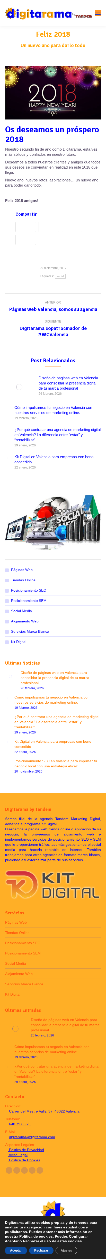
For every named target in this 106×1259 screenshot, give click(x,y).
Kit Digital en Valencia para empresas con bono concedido (53, 459)
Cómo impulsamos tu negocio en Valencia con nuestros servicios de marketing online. (53, 410)
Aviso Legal (18, 1155)
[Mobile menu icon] (98, 13)
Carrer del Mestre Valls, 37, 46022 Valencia (44, 1111)
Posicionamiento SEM (29, 601)
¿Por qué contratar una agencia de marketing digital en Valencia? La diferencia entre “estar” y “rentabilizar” (57, 434)
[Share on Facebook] (27, 228)
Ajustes (66, 1250)
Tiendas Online (23, 580)
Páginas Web (22, 570)
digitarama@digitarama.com (32, 1137)
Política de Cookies (24, 1160)
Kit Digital (18, 642)
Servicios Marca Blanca (30, 631)
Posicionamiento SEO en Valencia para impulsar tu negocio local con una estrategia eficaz (55, 763)
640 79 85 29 (20, 1124)
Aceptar (16, 1250)
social (60, 276)
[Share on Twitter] (50, 228)
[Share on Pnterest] (73, 228)
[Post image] (19, 387)
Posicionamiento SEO (28, 590)
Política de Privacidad (26, 1150)
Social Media (21, 611)
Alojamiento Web (25, 621)
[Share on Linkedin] (27, 240)
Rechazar (41, 1250)
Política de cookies (36, 1236)
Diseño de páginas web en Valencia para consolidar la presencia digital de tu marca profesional (68, 383)
